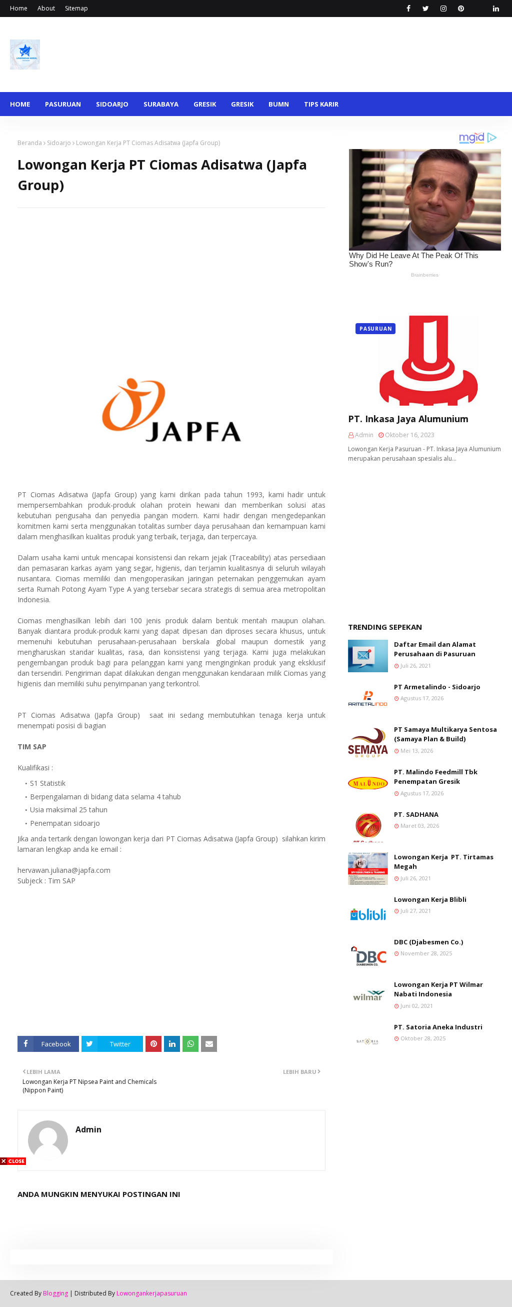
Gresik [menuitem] (205, 104)
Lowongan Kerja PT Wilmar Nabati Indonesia (438, 989)
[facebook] (408, 8)
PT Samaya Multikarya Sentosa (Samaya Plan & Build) (445, 734)
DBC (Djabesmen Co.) (428, 941)
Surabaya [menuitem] (161, 104)
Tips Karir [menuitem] (321, 104)
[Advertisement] (172, 278)
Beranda (30, 143)
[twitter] (426, 8)
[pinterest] (460, 8)
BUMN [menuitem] (278, 104)
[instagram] (443, 8)
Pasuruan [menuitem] (63, 104)
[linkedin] (496, 8)
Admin (89, 1129)
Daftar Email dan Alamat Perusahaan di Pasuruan (435, 649)
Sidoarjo (59, 143)
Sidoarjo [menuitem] (112, 104)
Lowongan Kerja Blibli (430, 899)
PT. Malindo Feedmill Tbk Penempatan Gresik (436, 776)
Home (19, 8)
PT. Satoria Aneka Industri (438, 1026)
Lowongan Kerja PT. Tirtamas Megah (444, 861)
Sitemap (76, 8)
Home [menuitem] (20, 104)
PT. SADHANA (416, 814)
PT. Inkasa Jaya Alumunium (408, 419)
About (46, 8)
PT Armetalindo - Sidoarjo (437, 686)
